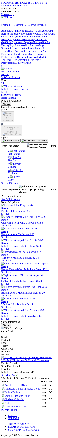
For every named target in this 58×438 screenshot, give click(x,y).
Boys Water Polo (20, 59)
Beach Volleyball (20, 33)
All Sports (6, 30)
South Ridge (23, 395)
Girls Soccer (14, 48)
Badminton (17, 30)
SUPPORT (13, 418)
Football (5, 24)
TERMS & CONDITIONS (22, 426)
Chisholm (12, 172)
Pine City (12, 159)
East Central (14, 152)
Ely (9, 403)
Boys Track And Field (19, 51)
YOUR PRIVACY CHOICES (23, 429)
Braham (16, 392)
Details (12, 97)
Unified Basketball (18, 57)
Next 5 (15, 140)
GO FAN (35, 2)
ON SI (13, 2)
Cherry (11, 178)
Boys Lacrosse (16, 45)
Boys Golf (36, 39)
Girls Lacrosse (31, 45)
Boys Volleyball (36, 57)
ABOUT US (21, 5)
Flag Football (16, 39)
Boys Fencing (23, 36)
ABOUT (12, 415)
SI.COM (5, 2)
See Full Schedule (10, 183)
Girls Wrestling (23, 62)
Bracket (5, 97)
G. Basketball (30, 24)
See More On (8, 375)
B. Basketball (16, 24)
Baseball (41, 24)
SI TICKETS (24, 2)
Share (7, 104)
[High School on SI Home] (13, 22)
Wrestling (11, 62)
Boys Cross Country (39, 33)
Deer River (21, 385)
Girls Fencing (37, 36)
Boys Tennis (35, 48)
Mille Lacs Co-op (31, 388)
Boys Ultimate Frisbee (17, 54)
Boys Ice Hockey (32, 42)
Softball (25, 48)
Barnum (12, 165)
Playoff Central (9, 410)
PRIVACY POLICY (18, 423)
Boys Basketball (40, 30)
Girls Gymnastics (15, 42)
